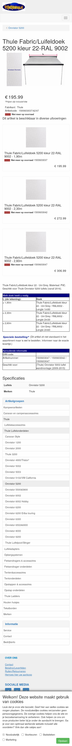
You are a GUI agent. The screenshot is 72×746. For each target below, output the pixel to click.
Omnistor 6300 (13, 519)
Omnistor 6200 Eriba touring (20, 513)
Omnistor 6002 (13, 495)
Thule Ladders (12, 596)
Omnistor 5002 (13, 466)
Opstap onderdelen (14, 590)
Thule (7, 419)
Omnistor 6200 (13, 507)
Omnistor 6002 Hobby (16, 501)
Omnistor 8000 (13, 530)
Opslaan (62, 740)
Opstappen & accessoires (17, 584)
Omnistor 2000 (13, 448)
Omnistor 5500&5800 (16, 489)
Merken (8, 614)
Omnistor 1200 (13, 442)
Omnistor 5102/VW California (20, 477)
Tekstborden (10, 608)
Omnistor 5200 (13, 483)
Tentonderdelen (12, 578)
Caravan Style (12, 436)
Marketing (11, 739)
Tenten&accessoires (15, 572)
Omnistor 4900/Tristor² (17, 460)
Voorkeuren (31, 734)
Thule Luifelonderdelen (16, 430)
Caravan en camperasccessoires (21, 413)
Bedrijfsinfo (9, 642)
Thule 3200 (11, 454)
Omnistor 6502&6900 (16, 525)
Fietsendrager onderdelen (18, 566)
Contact (8, 636)
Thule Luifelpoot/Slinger (17, 542)
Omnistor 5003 (13, 472)
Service (7, 630)
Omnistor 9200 (13, 536)
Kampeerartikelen (13, 407)
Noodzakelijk (12, 734)
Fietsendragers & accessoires (20, 560)
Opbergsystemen (13, 554)
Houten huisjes (11, 602)
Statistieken (49, 734)
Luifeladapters (11, 549)
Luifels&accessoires (14, 425)
